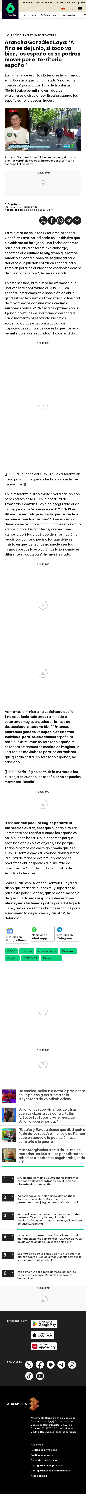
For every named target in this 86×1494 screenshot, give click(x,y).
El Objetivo (48, 15)
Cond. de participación (44, 1460)
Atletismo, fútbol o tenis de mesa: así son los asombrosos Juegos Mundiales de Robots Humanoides (46, 1275)
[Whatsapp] (50, 1368)
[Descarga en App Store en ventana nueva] (43, 1338)
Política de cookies (42, 1455)
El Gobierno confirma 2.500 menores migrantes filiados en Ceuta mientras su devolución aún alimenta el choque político (48, 1181)
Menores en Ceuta (45, 2)
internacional (47, 951)
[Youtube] (40, 1379)
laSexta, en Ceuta (67, 2)
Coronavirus (51, 958)
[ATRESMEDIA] (43, 1404)
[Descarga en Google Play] (44, 1327)
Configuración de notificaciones (50, 1470)
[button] (43, 220)
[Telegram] (68, 220)
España (12, 958)
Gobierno (68, 951)
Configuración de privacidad (48, 1465)
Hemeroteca (69, 15)
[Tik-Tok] (29, 1379)
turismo (26, 951)
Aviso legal (37, 1444)
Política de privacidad (44, 1449)
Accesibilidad (39, 1475)
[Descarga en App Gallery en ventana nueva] (44, 1349)
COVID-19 (30, 958)
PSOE (11, 951)
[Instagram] (72, 1368)
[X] (29, 1368)
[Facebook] (40, 1368)
